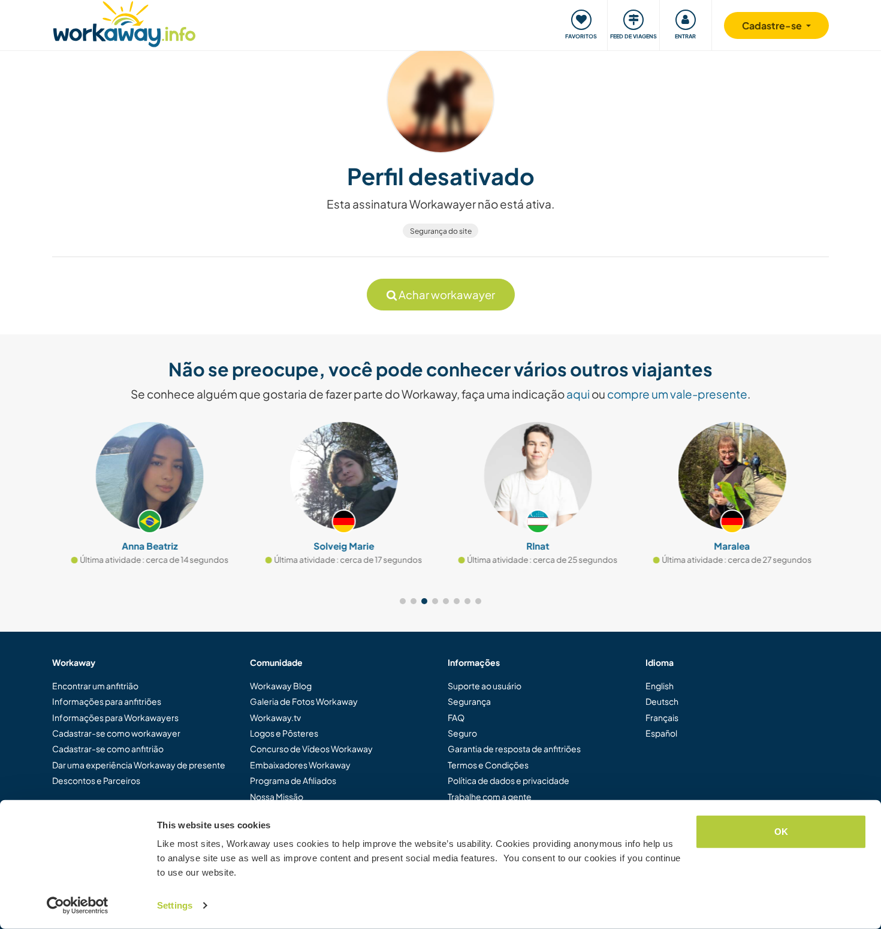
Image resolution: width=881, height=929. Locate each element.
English (659, 685)
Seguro (462, 733)
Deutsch (661, 701)
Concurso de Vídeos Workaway (311, 748)
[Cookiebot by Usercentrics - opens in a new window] (77, 906)
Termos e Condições (488, 764)
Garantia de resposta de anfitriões (514, 748)
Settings (174, 905)
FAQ (456, 717)
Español (661, 733)
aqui (578, 394)
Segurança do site (441, 231)
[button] (403, 601)
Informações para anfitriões (106, 701)
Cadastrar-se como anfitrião (108, 748)
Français (661, 717)
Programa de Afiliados (293, 780)
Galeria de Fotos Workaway (304, 701)
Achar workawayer (446, 294)
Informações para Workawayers (115, 717)
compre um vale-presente (677, 394)
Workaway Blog (281, 685)
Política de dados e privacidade (508, 780)
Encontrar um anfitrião (95, 685)
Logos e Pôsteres (284, 733)
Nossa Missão (276, 796)
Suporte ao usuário (484, 685)
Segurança (469, 701)
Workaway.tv (275, 717)
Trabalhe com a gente (490, 796)
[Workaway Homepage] (124, 22)
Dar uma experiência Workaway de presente (138, 764)
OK (781, 832)
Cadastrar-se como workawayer (116, 733)
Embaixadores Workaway (300, 764)
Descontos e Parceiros (96, 780)
